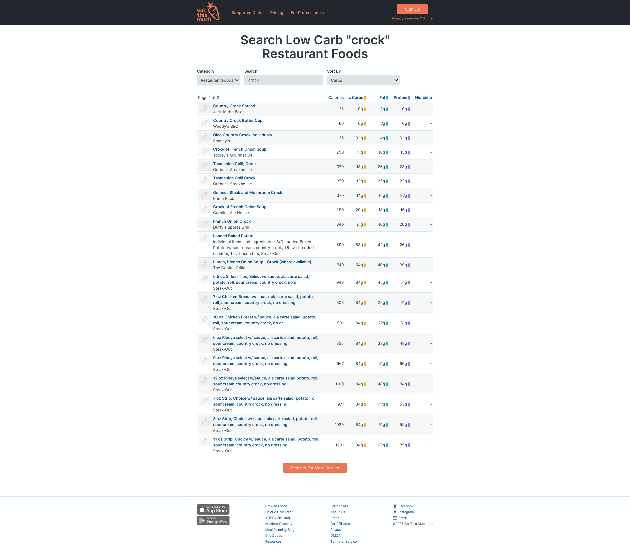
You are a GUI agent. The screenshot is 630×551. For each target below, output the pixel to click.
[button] (218, 80)
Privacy (336, 530)
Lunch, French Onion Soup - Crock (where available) (262, 261)
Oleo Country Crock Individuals (242, 134)
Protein (401, 97)
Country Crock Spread (234, 105)
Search (250, 71)
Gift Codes (273, 535)
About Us (338, 512)
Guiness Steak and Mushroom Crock (247, 192)
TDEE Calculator (277, 518)
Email (402, 518)
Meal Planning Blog (280, 530)
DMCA (336, 535)
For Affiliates (340, 524)
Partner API (339, 506)
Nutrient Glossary (278, 524)
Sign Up (412, 9)
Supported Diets (247, 12)
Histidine (423, 97)
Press (335, 518)
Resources (273, 541)
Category (205, 71)
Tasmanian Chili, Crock (235, 163)
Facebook (405, 506)
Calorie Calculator (279, 512)
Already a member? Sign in (412, 18)
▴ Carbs (356, 97)
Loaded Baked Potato (233, 235)
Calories (336, 97)
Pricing (276, 12)
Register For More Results (315, 467)
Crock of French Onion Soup (240, 149)
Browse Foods (276, 506)
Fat (382, 97)
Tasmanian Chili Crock (234, 177)
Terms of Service (344, 541)
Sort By (334, 71)
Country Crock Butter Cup (238, 120)
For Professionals (307, 12)
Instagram (406, 512)
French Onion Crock (232, 221)
